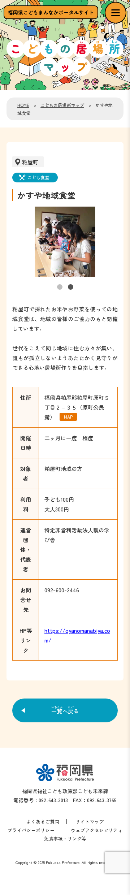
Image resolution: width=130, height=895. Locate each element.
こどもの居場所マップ (62, 105)
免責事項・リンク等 (65, 838)
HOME (23, 105)
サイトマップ (89, 821)
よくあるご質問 (42, 821)
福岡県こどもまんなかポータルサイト (51, 12)
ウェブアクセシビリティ (96, 830)
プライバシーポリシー (31, 830)
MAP (68, 417)
